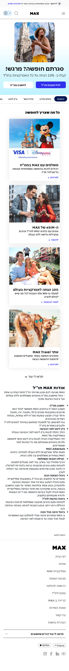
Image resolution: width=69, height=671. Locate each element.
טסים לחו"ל (59, 593)
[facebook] (51, 654)
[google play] (59, 645)
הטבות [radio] (60, 98)
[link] (34, 13)
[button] (59, 3)
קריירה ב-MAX (57, 600)
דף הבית (60, 556)
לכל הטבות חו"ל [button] (50, 85)
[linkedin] (57, 654)
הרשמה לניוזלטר (56, 585)
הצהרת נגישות (57, 622)
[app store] (44, 645)
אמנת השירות (57, 607)
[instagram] (45, 654)
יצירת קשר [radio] (28, 98)
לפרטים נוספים (14, 3)
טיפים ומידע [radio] (45, 98)
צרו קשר (60, 615)
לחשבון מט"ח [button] (18, 85)
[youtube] (64, 654)
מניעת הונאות (57, 578)
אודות (62, 564)
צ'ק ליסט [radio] (12, 98)
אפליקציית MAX (56, 571)
